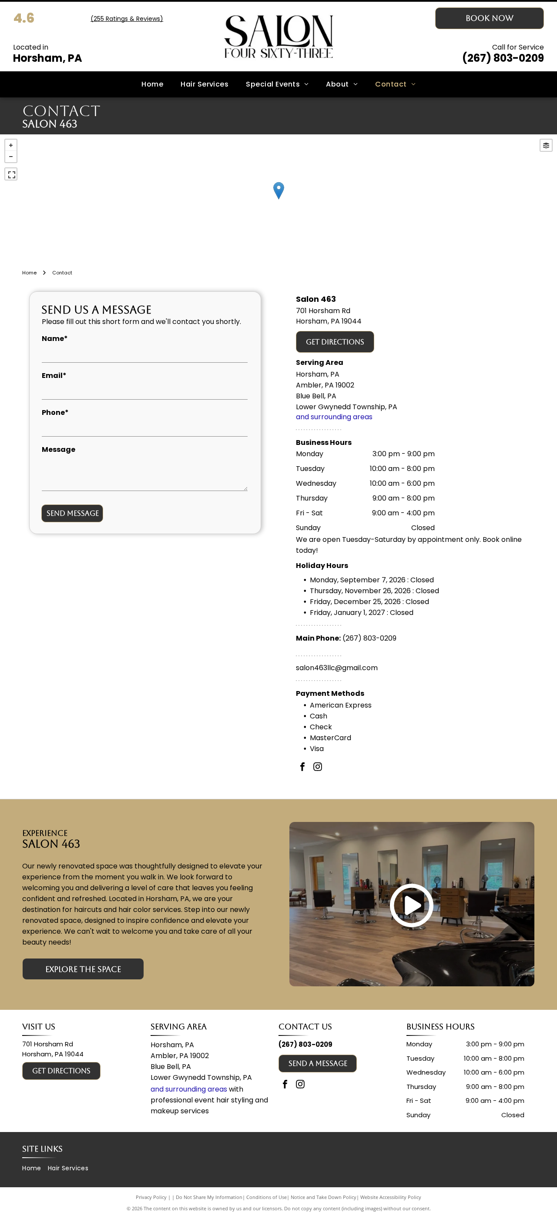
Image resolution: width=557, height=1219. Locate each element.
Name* (55, 339)
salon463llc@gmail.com (337, 668)
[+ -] (278, 199)
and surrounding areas (334, 417)
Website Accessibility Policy (390, 1197)
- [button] (11, 156)
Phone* (55, 412)
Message (58, 449)
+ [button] (11, 145)
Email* (54, 376)
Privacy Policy (151, 1197)
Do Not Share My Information (209, 1197)
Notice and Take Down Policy (323, 1197)
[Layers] (546, 145)
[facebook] (302, 767)
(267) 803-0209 (503, 58)
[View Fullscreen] (11, 174)
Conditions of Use (266, 1197)
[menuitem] (152, 84)
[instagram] (317, 767)
